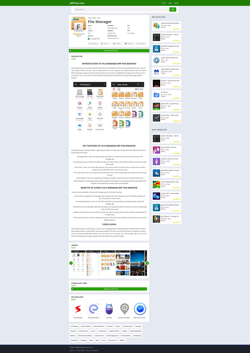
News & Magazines (112, 336)
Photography (137, 336)
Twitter (106, 43)
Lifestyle (124, 331)
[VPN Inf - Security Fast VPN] (166, 83)
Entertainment (83, 331)
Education (138, 326)
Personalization (125, 336)
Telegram (129, 43)
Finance (93, 331)
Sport (97, 340)
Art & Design (74, 326)
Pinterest (118, 43)
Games (177, 3)
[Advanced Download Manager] (166, 26)
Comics (118, 326)
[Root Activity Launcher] (166, 150)
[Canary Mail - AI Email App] (166, 196)
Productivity (74, 340)
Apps (169, 3)
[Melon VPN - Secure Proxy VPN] (166, 106)
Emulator (73, 331)
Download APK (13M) (110, 51)
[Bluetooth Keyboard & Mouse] (166, 49)
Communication (127, 326)
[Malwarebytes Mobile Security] (166, 72)
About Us (72, 350)
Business (110, 326)
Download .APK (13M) (111, 289)
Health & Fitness (114, 331)
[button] (172, 9)
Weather (122, 340)
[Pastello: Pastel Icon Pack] (166, 161)
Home (163, 3)
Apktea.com (89, 347)
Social (91, 340)
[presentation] (71, 263)
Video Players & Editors (85, 336)
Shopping (83, 340)
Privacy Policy (80, 350)
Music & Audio (99, 336)
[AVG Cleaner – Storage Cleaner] (166, 219)
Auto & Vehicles (85, 326)
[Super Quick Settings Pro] (166, 60)
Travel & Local (112, 340)
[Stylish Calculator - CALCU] (166, 37)
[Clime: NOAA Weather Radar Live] (166, 184)
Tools (103, 340)
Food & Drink (102, 331)
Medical (72, 336)
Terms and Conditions (92, 350)
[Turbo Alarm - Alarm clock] (166, 118)
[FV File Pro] (166, 95)
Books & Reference (98, 326)
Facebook (94, 43)
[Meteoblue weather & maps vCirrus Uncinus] (166, 173)
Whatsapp (142, 43)
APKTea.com (77, 3)
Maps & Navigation (136, 331)
